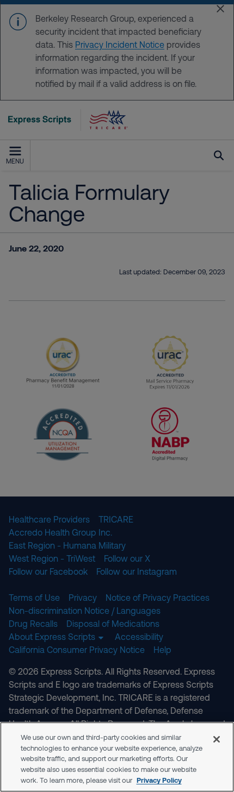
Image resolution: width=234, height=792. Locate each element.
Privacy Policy (159, 780)
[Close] (217, 739)
